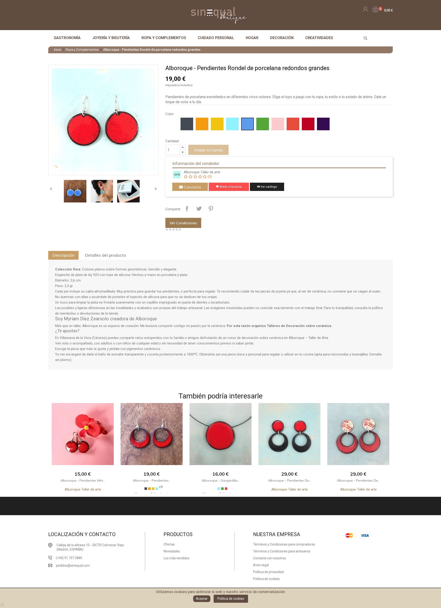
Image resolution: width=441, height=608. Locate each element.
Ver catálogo (268, 186)
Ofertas (169, 544)
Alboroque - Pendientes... (152, 480)
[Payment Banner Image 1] (350, 535)
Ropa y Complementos (163, 38)
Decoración (282, 38)
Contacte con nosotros (269, 558)
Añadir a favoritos (230, 186)
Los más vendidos (176, 558)
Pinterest (210, 208)
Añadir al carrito (208, 150)
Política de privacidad (268, 572)
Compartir (187, 208)
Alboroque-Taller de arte (202, 172)
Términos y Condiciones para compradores (284, 544)
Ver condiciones (183, 223)
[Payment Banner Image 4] (366, 535)
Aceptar (202, 598)
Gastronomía (67, 38)
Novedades (172, 551)
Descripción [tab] (63, 255)
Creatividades (319, 38)
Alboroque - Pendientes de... (289, 480)
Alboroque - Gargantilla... (221, 480)
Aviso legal (261, 565)
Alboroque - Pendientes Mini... (82, 480)
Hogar (252, 38)
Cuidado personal (216, 38)
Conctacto (192, 187)
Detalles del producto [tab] (105, 255)
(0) (209, 177)
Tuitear (199, 208)
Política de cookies (231, 598)
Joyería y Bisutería (111, 38)
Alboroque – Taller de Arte (308, 338)
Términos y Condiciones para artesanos (281, 551)
